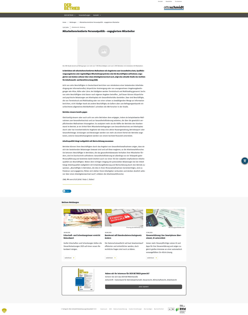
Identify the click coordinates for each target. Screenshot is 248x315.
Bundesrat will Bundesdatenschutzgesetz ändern (124, 234)
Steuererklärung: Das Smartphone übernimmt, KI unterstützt (165, 234)
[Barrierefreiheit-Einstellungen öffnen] (245, 161)
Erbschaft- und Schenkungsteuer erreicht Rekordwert (83, 234)
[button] (4, 310)
